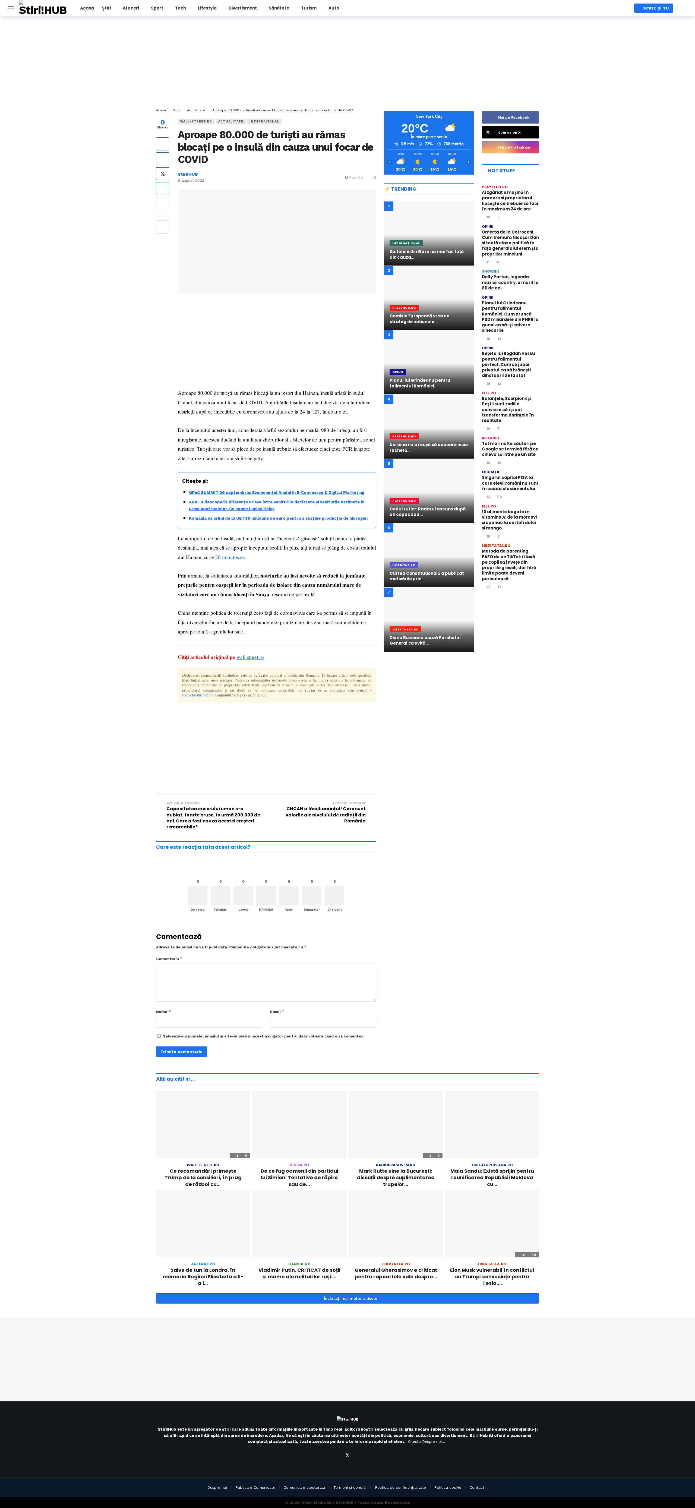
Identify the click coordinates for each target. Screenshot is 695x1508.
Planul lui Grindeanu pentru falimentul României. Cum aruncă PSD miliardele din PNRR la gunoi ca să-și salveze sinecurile (510, 316)
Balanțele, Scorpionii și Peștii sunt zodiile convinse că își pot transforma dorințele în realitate (508, 409)
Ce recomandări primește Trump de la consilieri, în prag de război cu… (203, 1178)
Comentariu (169, 958)
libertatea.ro (496, 545)
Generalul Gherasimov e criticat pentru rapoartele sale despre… (396, 1273)
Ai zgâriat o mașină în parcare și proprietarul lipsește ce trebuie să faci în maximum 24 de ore (510, 201)
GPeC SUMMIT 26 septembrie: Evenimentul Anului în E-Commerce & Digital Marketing (276, 492)
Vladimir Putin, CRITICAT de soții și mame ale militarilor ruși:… (299, 1273)
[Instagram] (360, 1455)
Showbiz (491, 271)
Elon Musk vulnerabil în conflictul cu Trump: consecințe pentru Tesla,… (492, 1277)
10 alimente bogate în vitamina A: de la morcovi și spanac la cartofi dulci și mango (509, 520)
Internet (491, 438)
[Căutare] (625, 8)
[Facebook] (334, 1455)
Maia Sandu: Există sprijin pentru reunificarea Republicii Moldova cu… (492, 1178)
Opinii (487, 226)
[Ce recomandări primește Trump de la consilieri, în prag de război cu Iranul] (203, 1124)
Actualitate (230, 121)
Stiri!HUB (188, 174)
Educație (491, 472)
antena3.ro (203, 1264)
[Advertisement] (347, 62)
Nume (163, 1011)
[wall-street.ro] (369, 124)
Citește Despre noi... (426, 1441)
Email (277, 1011)
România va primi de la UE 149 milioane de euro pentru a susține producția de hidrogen (278, 518)
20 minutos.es (230, 557)
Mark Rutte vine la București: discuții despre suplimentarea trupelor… (396, 1178)
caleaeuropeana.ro (492, 1165)
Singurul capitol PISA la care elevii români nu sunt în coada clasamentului (510, 483)
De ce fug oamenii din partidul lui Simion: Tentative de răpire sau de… (299, 1178)
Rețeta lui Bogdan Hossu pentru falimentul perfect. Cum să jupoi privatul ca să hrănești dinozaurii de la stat (508, 364)
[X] (347, 1455)
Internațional (264, 121)
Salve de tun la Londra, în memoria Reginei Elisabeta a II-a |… (203, 1277)
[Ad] (429, 703)
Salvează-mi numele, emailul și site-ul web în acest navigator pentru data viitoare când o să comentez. (263, 1036)
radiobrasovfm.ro (395, 1165)
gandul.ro (299, 1264)
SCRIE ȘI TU (656, 8)
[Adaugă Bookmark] (162, 227)
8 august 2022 (191, 180)
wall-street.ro (196, 121)
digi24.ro (299, 1165)
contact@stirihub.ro (197, 695)
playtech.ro (495, 187)
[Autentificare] (683, 8)
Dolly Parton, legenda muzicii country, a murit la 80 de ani (510, 282)
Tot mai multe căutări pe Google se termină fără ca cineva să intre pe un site (510, 449)
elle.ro (489, 393)
